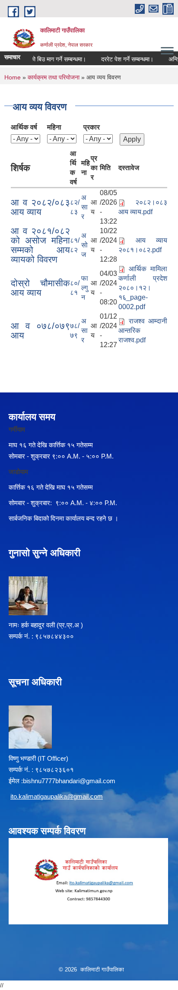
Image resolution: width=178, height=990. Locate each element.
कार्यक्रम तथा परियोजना (53, 77)
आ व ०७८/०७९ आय (40, 330)
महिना (54, 127)
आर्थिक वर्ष (24, 127)
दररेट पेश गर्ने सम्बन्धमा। (123, 59)
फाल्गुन (84, 288)
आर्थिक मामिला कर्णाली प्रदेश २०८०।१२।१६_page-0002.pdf (142, 287)
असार (84, 207)
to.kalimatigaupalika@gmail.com (57, 796)
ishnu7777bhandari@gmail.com (70, 780)
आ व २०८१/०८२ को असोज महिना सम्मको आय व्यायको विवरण (40, 245)
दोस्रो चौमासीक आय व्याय (40, 287)
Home (12, 77)
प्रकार (91, 127)
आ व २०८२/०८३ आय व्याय (40, 207)
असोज (84, 245)
